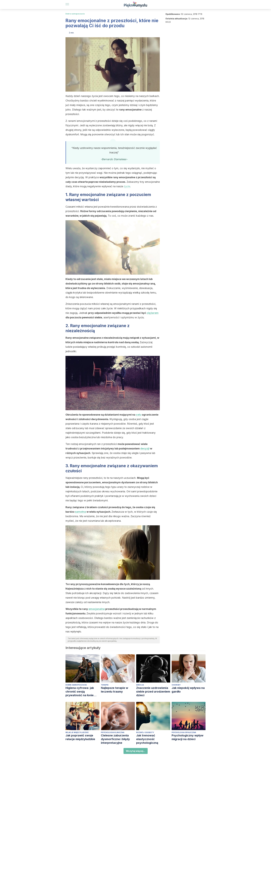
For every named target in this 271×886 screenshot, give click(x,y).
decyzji (144, 448)
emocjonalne (96, 608)
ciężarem (153, 312)
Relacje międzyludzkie (77, 732)
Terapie (105, 685)
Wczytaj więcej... (135, 751)
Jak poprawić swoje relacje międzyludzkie (80, 737)
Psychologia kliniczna (112, 732)
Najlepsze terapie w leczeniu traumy (114, 689)
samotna (80, 511)
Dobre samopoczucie (75, 14)
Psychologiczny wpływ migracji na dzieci (187, 737)
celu (138, 414)
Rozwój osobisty (145, 732)
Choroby (176, 685)
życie (127, 186)
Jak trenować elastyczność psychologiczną (147, 739)
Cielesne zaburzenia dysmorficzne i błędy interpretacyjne (115, 739)
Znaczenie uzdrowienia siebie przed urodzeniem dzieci (153, 691)
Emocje (140, 685)
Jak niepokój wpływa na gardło (188, 689)
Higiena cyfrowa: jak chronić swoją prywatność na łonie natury (79, 691)
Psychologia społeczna (184, 732)
